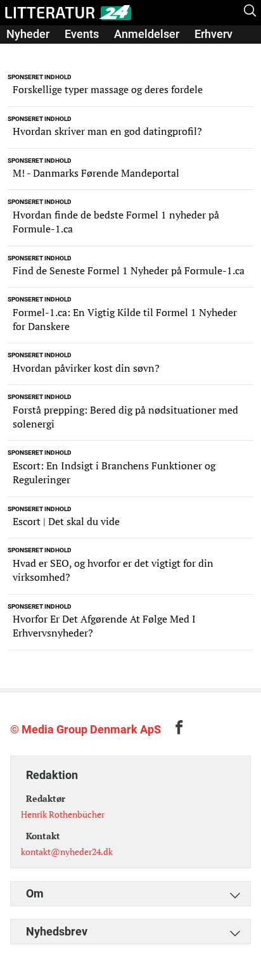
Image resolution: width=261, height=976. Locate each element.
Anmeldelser (146, 34)
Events (82, 34)
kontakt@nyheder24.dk (67, 852)
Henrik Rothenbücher (63, 814)
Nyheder (27, 34)
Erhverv (213, 34)
